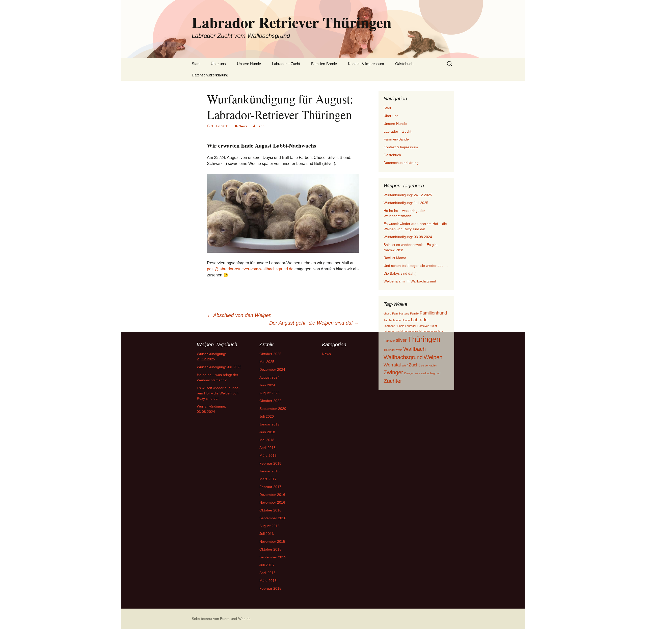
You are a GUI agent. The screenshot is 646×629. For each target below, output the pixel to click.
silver (401, 340)
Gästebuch (404, 64)
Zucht (414, 364)
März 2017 (268, 479)
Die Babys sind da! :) (400, 273)
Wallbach (414, 349)
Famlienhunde (392, 320)
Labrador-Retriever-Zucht (421, 325)
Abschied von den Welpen (239, 315)
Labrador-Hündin (394, 325)
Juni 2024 (267, 385)
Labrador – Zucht (286, 64)
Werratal (392, 364)
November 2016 (272, 502)
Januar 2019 (269, 424)
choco (387, 313)
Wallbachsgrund (403, 357)
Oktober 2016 (270, 510)
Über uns (218, 64)
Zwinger (393, 372)
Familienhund (433, 313)
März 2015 (268, 581)
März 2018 (268, 455)
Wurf (405, 365)
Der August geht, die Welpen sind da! (314, 323)
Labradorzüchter (433, 331)
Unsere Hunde (249, 64)
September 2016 (272, 518)
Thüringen (424, 339)
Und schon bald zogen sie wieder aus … (416, 266)
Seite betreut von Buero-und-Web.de (221, 619)
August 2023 (269, 393)
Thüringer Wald (393, 349)
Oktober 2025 (270, 354)
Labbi (260, 126)
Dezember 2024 (272, 369)
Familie (414, 313)
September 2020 (272, 409)
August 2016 (269, 526)
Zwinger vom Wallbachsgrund (422, 373)
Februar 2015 (270, 588)
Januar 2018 (269, 471)
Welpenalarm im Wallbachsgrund (410, 281)
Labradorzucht (413, 331)
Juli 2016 (266, 534)
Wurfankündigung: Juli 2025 (406, 203)
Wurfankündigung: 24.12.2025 (408, 195)
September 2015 (272, 557)
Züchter (393, 381)
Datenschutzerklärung (210, 75)
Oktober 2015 (270, 549)
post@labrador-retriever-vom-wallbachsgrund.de (250, 269)
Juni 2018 (267, 432)
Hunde (406, 320)
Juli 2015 (266, 565)
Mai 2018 (266, 440)
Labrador (420, 319)
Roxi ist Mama (395, 258)
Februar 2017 (270, 487)
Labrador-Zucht (393, 331)
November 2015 (272, 541)
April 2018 (267, 448)
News (242, 126)
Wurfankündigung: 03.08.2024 (408, 237)
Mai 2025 (266, 362)
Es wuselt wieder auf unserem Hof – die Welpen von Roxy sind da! (218, 393)
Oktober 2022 (270, 401)
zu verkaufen (429, 365)
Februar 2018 (270, 463)
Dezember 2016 (272, 495)
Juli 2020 (266, 416)
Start (196, 64)
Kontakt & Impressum (366, 64)
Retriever (389, 340)
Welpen (433, 357)
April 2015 (267, 573)
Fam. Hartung (400, 313)
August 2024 (269, 377)
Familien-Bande (324, 64)
